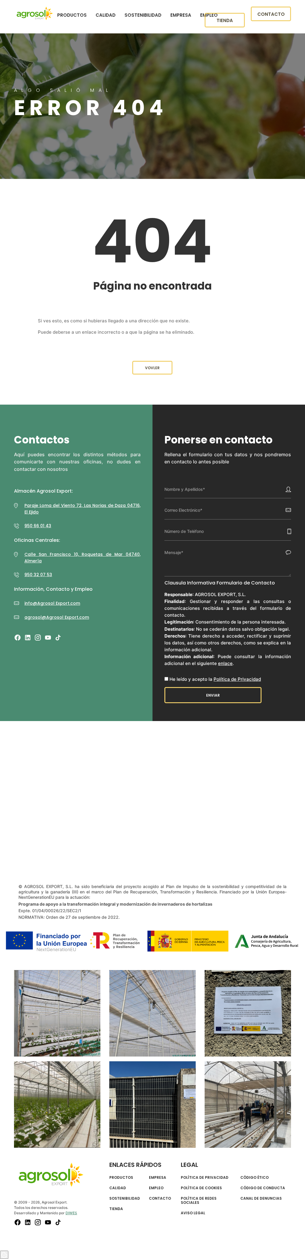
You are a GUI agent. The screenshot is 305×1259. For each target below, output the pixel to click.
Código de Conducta (262, 1188)
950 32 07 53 (38, 575)
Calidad (106, 15)
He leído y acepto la (215, 679)
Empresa (180, 15)
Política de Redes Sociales (199, 1200)
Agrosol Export (35, 13)
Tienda (225, 20)
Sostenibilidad (143, 15)
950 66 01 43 (37, 526)
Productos (72, 15)
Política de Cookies (201, 1188)
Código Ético (254, 1178)
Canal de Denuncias (261, 1198)
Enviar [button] (213, 695)
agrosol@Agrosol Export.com (56, 617)
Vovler (152, 367)
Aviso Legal (193, 1213)
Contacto (271, 14)
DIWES (71, 1213)
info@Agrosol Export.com (52, 603)
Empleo (156, 1188)
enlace (225, 663)
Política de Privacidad (237, 679)
